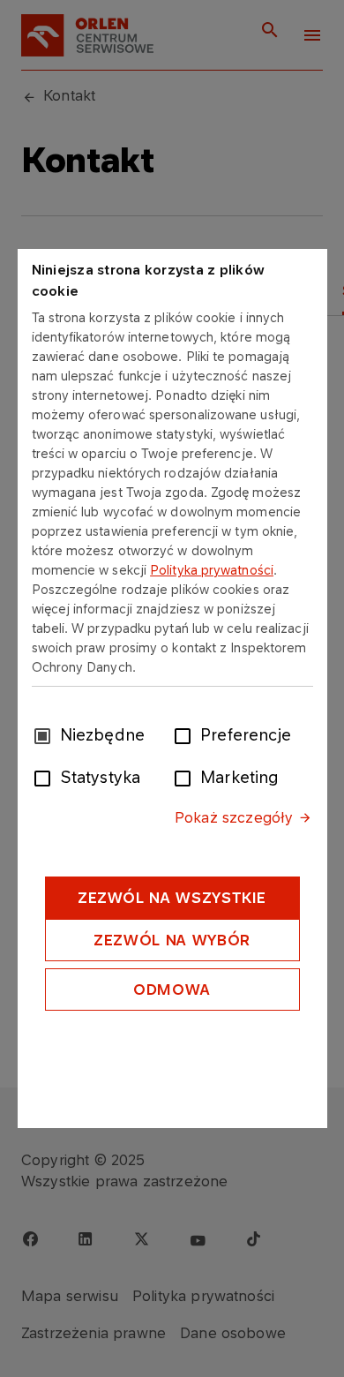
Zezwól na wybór (172, 940)
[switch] (186, 734)
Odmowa (172, 989)
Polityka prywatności (211, 569)
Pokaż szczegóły (234, 817)
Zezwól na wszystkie (172, 898)
